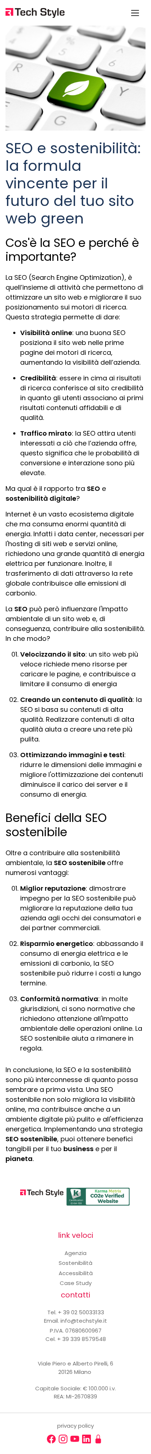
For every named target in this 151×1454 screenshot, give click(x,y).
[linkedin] (86, 1439)
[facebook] (51, 1439)
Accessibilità (76, 1273)
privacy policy (75, 1425)
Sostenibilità (75, 1263)
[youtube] (74, 1439)
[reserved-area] (98, 1439)
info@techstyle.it (83, 1321)
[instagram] (63, 1439)
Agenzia (75, 1253)
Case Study (76, 1283)
